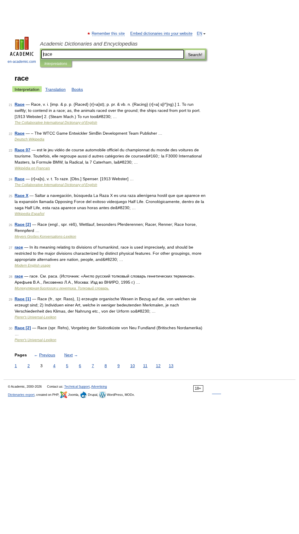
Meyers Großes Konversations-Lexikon (45, 237)
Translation (55, 89)
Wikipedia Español (29, 214)
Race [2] (23, 224)
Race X (21, 195)
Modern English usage (33, 265)
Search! (195, 54)
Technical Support (77, 386)
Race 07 (22, 150)
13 (171, 365)
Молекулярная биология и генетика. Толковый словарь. (62, 288)
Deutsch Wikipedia (29, 139)
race (19, 247)
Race (20, 104)
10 (132, 365)
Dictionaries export (21, 394)
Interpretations (55, 64)
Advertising (99, 386)
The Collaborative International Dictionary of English (56, 123)
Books (77, 89)
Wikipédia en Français (32, 168)
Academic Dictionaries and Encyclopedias (89, 44)
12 (158, 365)
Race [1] (23, 299)
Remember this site (108, 34)
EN (199, 34)
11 (145, 365)
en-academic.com (22, 62)
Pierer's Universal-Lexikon (35, 317)
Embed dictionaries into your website (161, 34)
